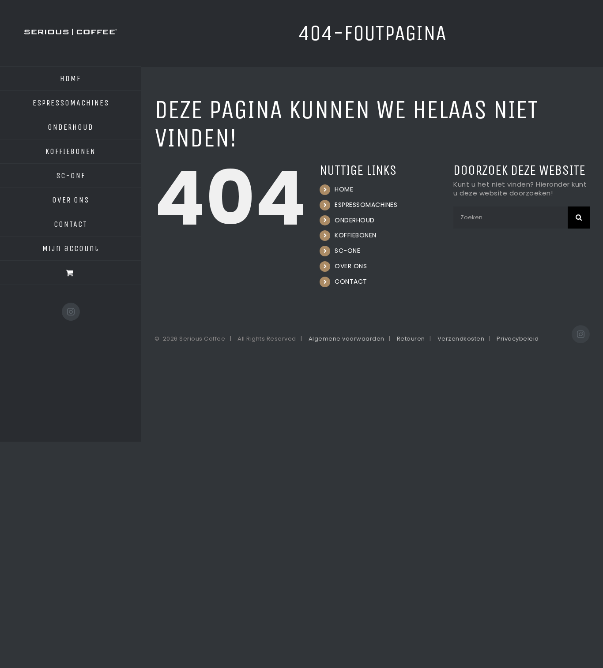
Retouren (411, 338)
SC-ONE (347, 250)
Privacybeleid (518, 338)
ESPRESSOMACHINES (366, 204)
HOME (344, 189)
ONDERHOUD (355, 220)
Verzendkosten (461, 338)
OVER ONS (351, 266)
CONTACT (351, 281)
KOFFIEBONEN (356, 235)
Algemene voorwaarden (346, 338)
